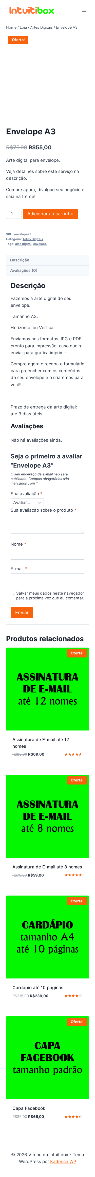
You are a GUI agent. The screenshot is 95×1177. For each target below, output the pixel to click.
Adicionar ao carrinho (50, 213)
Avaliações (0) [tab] (23, 270)
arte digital (23, 244)
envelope (40, 244)
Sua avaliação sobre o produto (44, 510)
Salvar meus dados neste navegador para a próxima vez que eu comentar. (50, 596)
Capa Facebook (28, 1108)
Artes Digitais (33, 239)
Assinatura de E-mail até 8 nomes (47, 866)
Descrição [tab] (19, 260)
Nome (18, 544)
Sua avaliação (27, 493)
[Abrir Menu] (84, 10)
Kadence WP (63, 1161)
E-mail (19, 568)
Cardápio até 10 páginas (37, 987)
